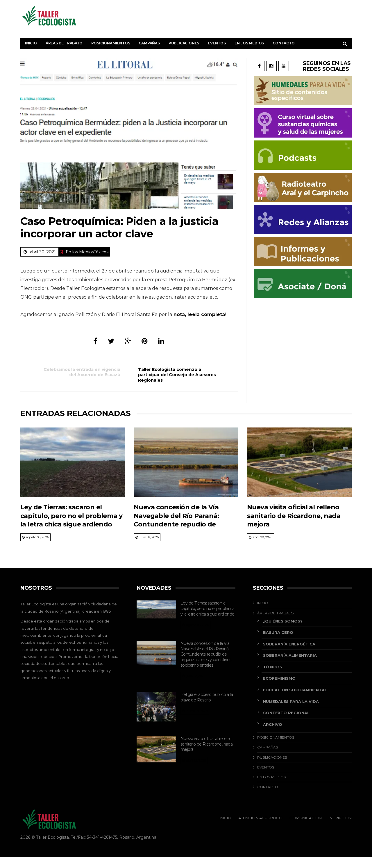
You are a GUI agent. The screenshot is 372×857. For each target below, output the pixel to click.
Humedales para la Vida (291, 701)
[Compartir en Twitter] (111, 341)
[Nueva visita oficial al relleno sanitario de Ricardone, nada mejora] (299, 462)
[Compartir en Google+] (128, 341)
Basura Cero (278, 632)
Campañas (149, 43)
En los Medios (249, 43)
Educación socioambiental (295, 690)
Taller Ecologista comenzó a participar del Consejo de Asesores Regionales (177, 375)
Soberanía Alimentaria (290, 655)
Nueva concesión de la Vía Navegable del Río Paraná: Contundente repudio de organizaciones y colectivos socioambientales (178, 524)
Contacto (283, 43)
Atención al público (260, 817)
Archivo (272, 724)
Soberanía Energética (289, 644)
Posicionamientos (110, 43)
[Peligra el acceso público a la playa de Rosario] (156, 706)
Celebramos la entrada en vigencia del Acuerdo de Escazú (82, 372)
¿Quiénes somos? (283, 621)
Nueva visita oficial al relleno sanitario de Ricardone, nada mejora (293, 515)
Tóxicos (101, 252)
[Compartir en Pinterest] (145, 341)
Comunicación (305, 817)
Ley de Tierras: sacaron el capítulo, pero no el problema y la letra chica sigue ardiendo (71, 515)
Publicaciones (184, 43)
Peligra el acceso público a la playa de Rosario (206, 697)
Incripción (340, 817)
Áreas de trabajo (64, 43)
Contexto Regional (286, 712)
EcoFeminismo (279, 678)
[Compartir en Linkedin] (161, 341)
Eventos (217, 43)
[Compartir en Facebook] (95, 341)
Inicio (31, 43)
